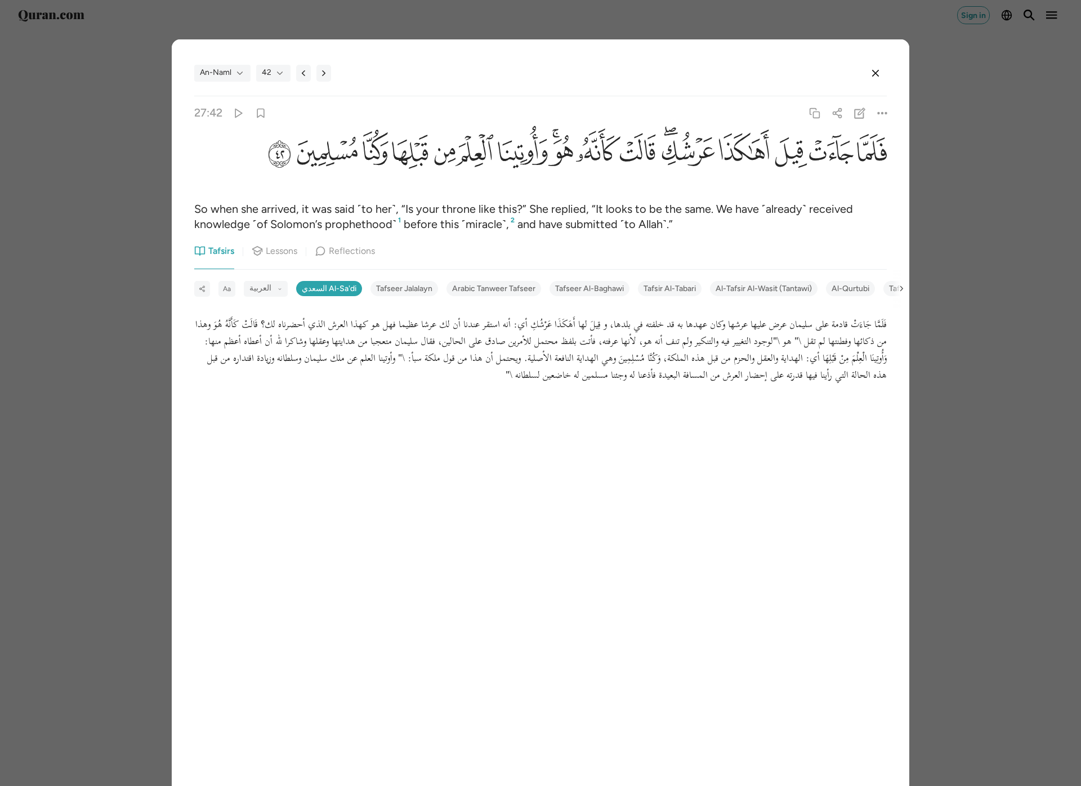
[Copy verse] (814, 113)
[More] (882, 113)
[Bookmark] (260, 113)
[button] (870, 154)
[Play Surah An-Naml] (238, 113)
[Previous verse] (303, 73)
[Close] (875, 73)
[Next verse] (323, 73)
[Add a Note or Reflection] (860, 113)
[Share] (837, 113)
